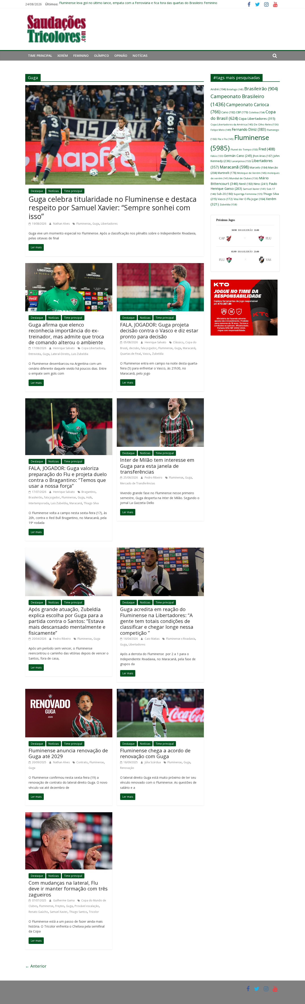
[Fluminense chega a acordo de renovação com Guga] (160, 691)
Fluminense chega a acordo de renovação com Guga (155, 753)
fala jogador (149, 348)
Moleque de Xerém (251, 173)
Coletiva (257, 112)
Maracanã (189, 348)
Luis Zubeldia (79, 354)
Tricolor (94, 912)
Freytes (59, 906)
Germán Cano (238, 156)
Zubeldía (157, 354)
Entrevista (35, 354)
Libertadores (109, 224)
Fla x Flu (225, 139)
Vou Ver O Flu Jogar (249, 199)
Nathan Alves (61, 224)
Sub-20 (225, 194)
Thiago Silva (91, 503)
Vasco (146, 354)
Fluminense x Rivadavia (180, 639)
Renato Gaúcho (38, 912)
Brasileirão (35, 497)
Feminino (81, 55)
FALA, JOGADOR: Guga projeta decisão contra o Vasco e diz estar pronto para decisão (159, 330)
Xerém (62, 55)
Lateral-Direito (60, 354)
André (218, 89)
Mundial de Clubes (243, 178)
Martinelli (227, 173)
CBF (242, 112)
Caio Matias (152, 639)
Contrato (82, 762)
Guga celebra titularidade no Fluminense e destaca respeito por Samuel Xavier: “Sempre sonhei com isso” (112, 207)
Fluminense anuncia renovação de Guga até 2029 (68, 753)
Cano (228, 112)
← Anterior (35, 966)
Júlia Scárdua (153, 762)
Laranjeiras (241, 161)
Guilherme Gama (64, 900)
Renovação (127, 768)
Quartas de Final (130, 354)
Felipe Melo (221, 129)
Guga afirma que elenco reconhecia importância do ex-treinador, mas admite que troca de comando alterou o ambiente (66, 333)
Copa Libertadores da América (232, 124)
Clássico (178, 342)
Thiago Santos (78, 912)
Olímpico (101, 55)
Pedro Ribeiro (154, 477)
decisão (134, 348)
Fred (267, 149)
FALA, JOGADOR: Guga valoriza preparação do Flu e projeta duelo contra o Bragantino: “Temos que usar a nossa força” (68, 477)
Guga (95, 224)
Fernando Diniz (249, 129)
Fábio (217, 156)
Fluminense (83, 224)
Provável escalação (87, 906)
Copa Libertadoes (92, 348)
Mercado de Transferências (137, 483)
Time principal (40, 55)
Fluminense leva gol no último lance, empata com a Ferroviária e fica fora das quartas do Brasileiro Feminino (138, 4)
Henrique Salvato (64, 348)
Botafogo (235, 89)
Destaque (37, 191)
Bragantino (88, 492)
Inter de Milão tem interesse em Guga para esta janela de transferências (157, 465)
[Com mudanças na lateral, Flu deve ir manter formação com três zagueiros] (68, 814)
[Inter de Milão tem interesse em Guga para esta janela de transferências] (160, 401)
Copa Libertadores (257, 118)
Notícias (140, 55)
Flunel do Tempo (244, 149)
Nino (261, 184)
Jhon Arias (263, 156)
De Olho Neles (266, 124)
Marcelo (258, 167)
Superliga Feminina (248, 194)
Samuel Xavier (58, 912)
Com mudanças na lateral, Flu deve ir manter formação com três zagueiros (68, 888)
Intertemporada (39, 503)
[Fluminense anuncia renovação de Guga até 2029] (68, 691)
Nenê (246, 184)
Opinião (120, 55)
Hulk (89, 497)
